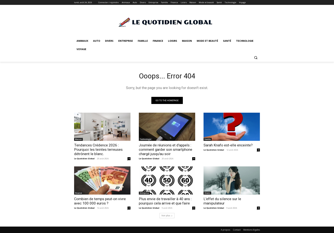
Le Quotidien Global (84, 158)
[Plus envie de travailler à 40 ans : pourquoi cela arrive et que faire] (167, 180)
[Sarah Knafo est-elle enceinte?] (232, 127)
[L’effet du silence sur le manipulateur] (232, 180)
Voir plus (165, 215)
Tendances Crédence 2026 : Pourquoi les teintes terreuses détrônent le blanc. (98, 149)
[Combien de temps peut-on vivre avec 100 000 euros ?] (102, 180)
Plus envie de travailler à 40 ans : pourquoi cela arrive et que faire (165, 201)
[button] (256, 57)
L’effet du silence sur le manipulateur (222, 201)
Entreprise (144, 193)
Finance (78, 193)
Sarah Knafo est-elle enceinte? (228, 145)
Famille (208, 139)
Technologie (145, 139)
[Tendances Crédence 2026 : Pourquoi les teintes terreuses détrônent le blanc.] (102, 127)
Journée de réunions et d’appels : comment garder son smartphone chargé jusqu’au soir (165, 149)
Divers (207, 193)
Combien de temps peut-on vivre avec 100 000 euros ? (100, 201)
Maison (78, 139)
